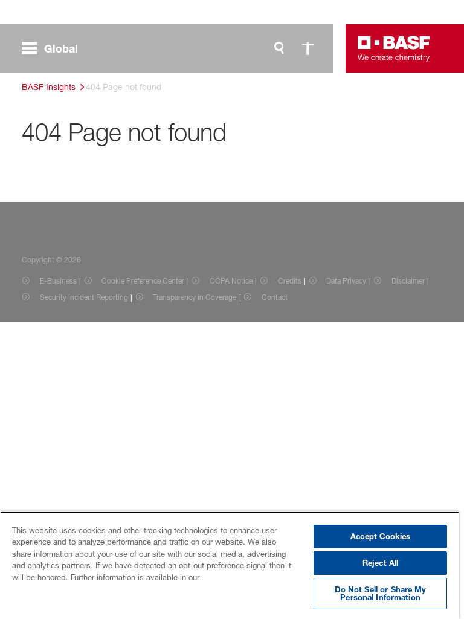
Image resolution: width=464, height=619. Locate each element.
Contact (275, 297)
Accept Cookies (380, 536)
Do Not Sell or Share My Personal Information (381, 593)
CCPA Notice (231, 280)
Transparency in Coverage (194, 297)
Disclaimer (408, 280)
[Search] (279, 48)
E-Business (58, 280)
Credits (289, 280)
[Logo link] (394, 48)
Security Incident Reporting (84, 297)
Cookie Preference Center (143, 280)
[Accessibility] (308, 48)
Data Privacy (346, 280)
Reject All (380, 563)
